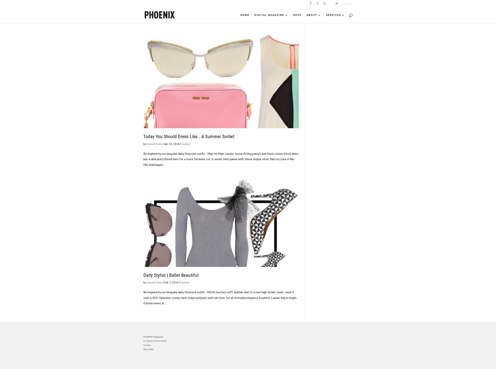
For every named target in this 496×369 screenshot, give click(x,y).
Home (244, 15)
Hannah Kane (154, 144)
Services (333, 15)
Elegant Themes (161, 363)
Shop (297, 15)
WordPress (185, 363)
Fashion (186, 144)
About (312, 15)
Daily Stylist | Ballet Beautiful (171, 275)
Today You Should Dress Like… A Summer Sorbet (188, 136)
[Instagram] (324, 4)
